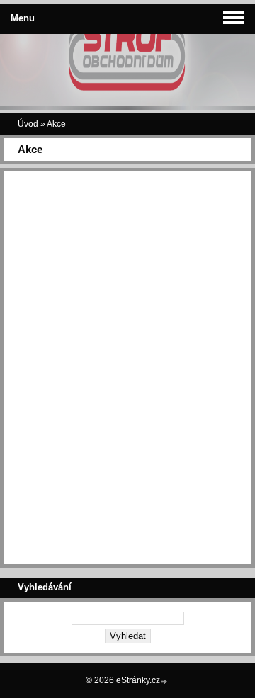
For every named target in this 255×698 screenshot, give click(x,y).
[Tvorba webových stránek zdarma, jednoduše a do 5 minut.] (165, 681)
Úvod (28, 124)
